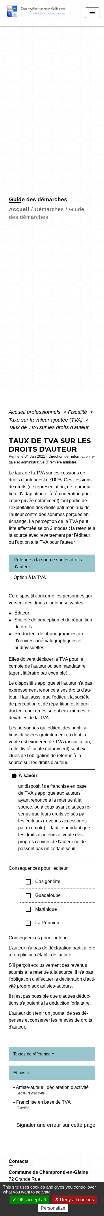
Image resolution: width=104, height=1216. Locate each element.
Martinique (41, 909)
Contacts (19, 1161)
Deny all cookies (76, 1199)
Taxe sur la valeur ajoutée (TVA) (46, 420)
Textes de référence (32, 1053)
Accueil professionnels (35, 412)
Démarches (49, 209)
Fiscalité (78, 412)
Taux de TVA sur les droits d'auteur (49, 427)
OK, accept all (31, 1199)
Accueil (19, 209)
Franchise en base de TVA (43, 1102)
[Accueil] (38, 13)
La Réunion (42, 923)
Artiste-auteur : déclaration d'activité (52, 1087)
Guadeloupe (43, 895)
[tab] (52, 563)
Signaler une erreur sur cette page (55, 1125)
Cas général (42, 881)
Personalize (53, 1208)
